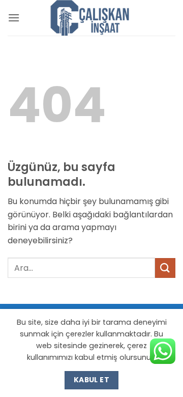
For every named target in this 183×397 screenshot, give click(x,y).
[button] (14, 17)
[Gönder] (165, 268)
